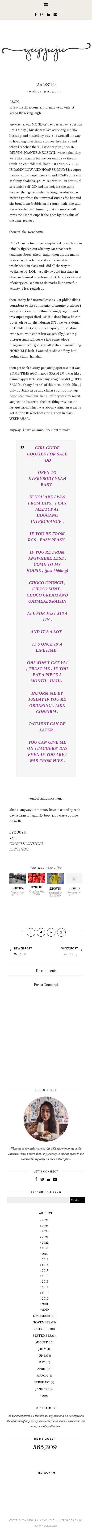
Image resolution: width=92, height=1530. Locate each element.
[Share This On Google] (61, 932)
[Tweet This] (41, 932)
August (42, 1342)
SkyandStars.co (46, 1526)
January (42, 1389)
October (42, 1329)
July (42, 1349)
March (43, 1375)
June (42, 1355)
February (42, 1382)
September (42, 1335)
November (42, 1322)
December (42, 1315)
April (42, 1369)
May (42, 1362)
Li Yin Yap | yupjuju (46, 1520)
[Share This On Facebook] (31, 932)
